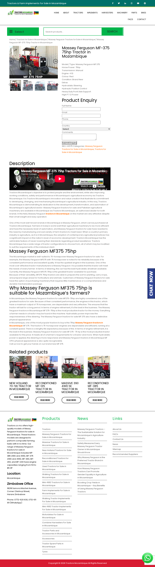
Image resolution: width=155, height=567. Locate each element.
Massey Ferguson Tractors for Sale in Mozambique (71, 39)
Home (56, 12)
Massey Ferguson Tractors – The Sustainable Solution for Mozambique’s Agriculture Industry (91, 434)
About (66, 12)
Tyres (45, 551)
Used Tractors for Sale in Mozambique (54, 468)
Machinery (122, 12)
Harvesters (107, 12)
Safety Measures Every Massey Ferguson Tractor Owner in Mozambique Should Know (90, 448)
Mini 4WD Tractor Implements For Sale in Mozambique (56, 508)
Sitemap (117, 449)
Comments (67, 132)
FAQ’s (130, 19)
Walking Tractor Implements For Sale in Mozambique (56, 500)
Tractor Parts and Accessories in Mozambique (56, 532)
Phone (65, 119)
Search (112, 31)
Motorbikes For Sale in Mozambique (53, 516)
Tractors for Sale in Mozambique (32, 39)
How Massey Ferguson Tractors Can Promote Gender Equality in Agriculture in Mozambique (92, 473)
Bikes (143, 12)
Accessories (48, 538)
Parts (134, 12)
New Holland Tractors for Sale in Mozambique (56, 452)
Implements (92, 12)
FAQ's (115, 434)
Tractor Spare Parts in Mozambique (52, 545)
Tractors (78, 12)
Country (66, 125)
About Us (117, 429)
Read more (19, 397)
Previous (9, 84)
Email (64, 112)
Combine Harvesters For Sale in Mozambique (56, 524)
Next (57, 84)
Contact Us (118, 439)
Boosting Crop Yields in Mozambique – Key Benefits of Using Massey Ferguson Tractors (91, 487)
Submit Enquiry (69, 142)
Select (19, 32)
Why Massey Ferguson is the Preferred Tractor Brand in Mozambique (91, 460)
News (115, 444)
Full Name (66, 105)
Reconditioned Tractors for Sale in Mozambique (55, 460)
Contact (141, 19)
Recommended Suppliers (125, 454)
